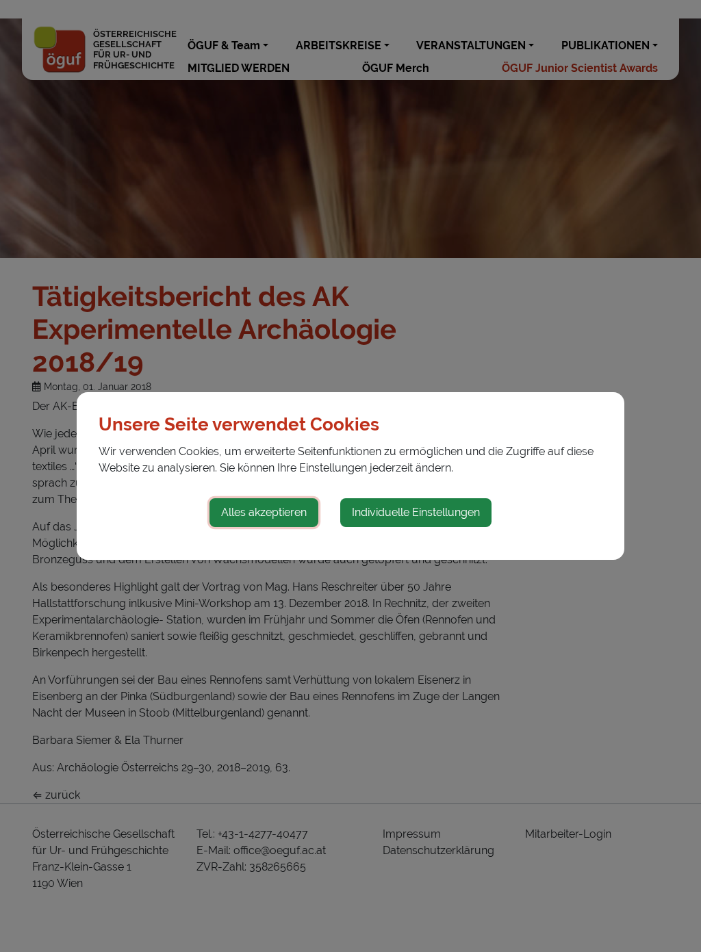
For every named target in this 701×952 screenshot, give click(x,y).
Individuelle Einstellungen (416, 512)
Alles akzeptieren (264, 512)
